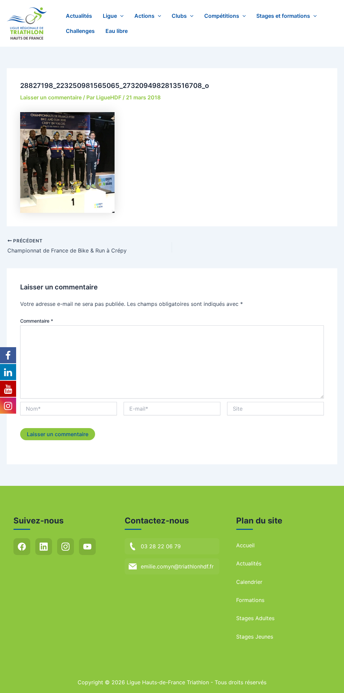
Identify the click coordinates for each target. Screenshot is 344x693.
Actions (144, 15)
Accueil (245, 545)
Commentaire (36, 321)
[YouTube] (87, 546)
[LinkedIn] (43, 546)
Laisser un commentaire (51, 97)
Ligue (110, 15)
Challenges (80, 31)
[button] (120, 16)
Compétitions (221, 15)
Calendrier (249, 582)
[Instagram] (65, 546)
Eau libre (116, 31)
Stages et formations (283, 15)
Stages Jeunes (254, 636)
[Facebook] (21, 546)
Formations (250, 600)
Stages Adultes (255, 618)
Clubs (179, 15)
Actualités (79, 15)
